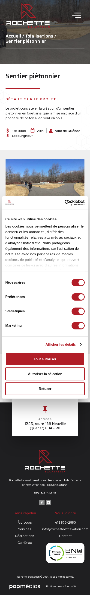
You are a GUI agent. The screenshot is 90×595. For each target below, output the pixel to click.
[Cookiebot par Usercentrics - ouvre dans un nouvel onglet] (65, 203)
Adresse (45, 419)
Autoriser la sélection (45, 374)
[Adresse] (45, 409)
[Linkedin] (48, 502)
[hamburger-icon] (77, 15)
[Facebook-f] (42, 502)
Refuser (45, 388)
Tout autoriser (45, 359)
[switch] (78, 297)
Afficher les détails (60, 344)
